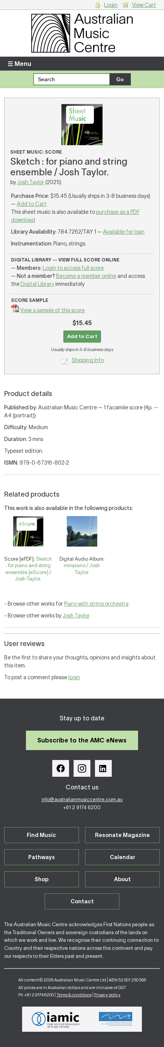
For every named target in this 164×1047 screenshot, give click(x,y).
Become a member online (86, 276)
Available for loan (124, 232)
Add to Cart (32, 204)
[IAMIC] (55, 1019)
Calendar (122, 857)
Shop (41, 879)
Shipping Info (88, 360)
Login (110, 5)
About (122, 879)
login (74, 677)
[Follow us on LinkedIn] (103, 768)
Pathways (41, 857)
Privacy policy (107, 994)
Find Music (41, 835)
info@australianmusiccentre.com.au (82, 799)
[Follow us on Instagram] (82, 768)
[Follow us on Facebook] (60, 768)
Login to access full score (73, 268)
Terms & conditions (74, 994)
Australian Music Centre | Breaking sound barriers (82, 33)
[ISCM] (116, 1019)
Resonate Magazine (122, 835)
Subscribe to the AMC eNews (82, 740)
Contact (82, 901)
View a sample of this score (52, 310)
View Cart (144, 5)
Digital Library (37, 284)
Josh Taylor (30, 182)
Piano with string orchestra (96, 604)
